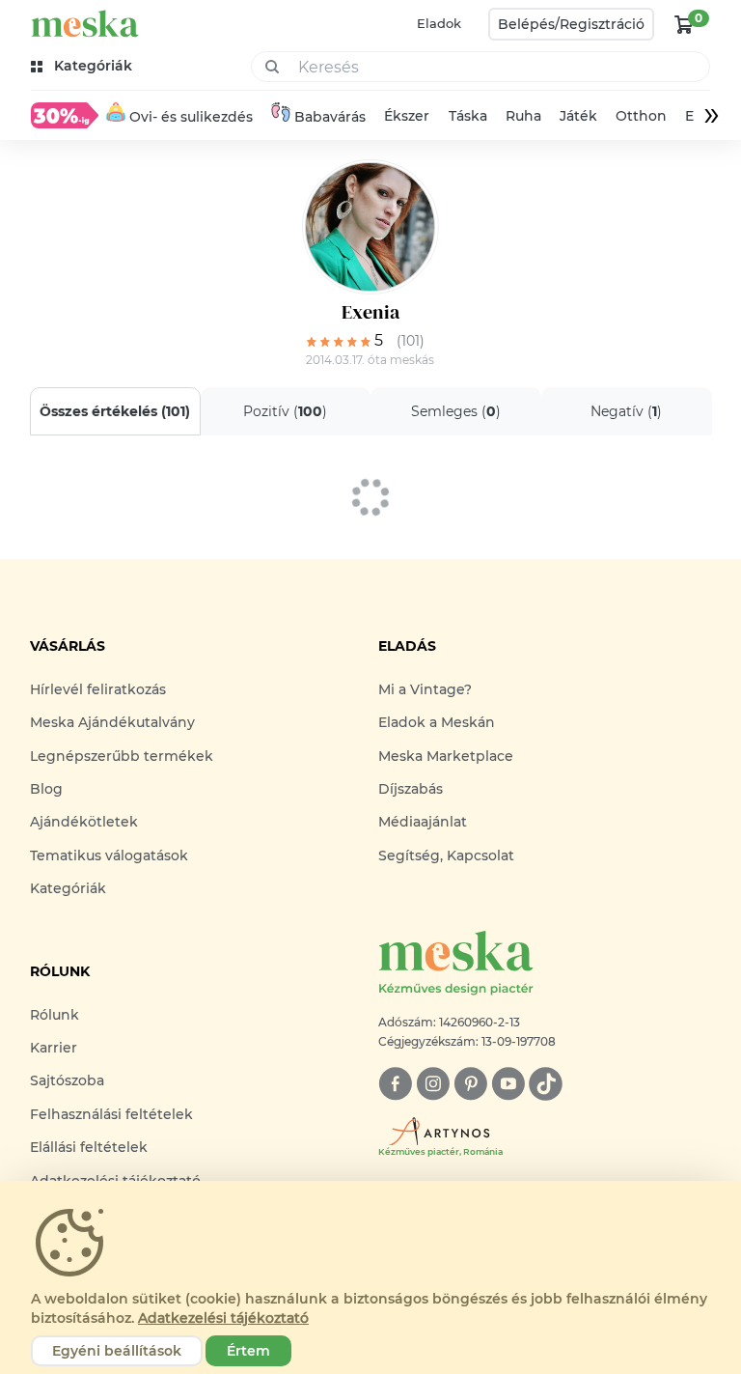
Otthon (641, 116)
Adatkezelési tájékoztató (223, 1318)
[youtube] (508, 1084)
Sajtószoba (67, 1080)
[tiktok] (546, 1084)
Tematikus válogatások (109, 855)
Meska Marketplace (445, 756)
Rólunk (54, 1014)
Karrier (53, 1047)
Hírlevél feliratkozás (98, 689)
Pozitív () (285, 411)
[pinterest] (470, 1084)
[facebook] (395, 1084)
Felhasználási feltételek (111, 1114)
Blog (46, 789)
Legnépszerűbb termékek (121, 756)
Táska (468, 116)
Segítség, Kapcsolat (446, 855)
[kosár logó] (684, 24)
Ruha (523, 116)
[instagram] (433, 1084)
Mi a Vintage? (425, 689)
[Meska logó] (85, 23)
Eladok (439, 23)
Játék (578, 116)
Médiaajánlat (422, 821)
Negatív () (626, 411)
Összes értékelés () (115, 411)
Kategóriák (68, 888)
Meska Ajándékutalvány (112, 722)
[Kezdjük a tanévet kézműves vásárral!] (64, 114)
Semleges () (456, 411)
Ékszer (406, 116)
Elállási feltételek (89, 1147)
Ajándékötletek (84, 821)
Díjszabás (410, 789)
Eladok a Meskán (436, 722)
